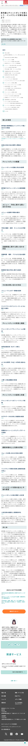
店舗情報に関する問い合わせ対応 (12, 71)
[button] (2, 2)
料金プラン (17, 696)
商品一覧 (3, 692)
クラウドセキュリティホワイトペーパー (11, 726)
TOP (2, 5)
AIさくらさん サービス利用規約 (9, 724)
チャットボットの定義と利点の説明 (12, 61)
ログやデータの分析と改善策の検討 (12, 95)
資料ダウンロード (14, 611)
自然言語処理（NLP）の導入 (11, 86)
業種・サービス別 (19, 692)
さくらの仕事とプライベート (19, 703)
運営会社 (3, 702)
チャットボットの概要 (9, 59)
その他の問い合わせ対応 (10, 77)
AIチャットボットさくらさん (11, 5)
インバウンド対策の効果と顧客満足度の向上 (14, 103)
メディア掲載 (18, 699)
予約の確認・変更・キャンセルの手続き (13, 69)
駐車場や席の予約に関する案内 (11, 74)
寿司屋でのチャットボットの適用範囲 (12, 63)
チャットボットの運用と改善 (11, 92)
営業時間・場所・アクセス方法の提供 (12, 73)
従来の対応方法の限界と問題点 (11, 57)
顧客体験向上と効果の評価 (10, 99)
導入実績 (3, 696)
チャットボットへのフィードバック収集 (13, 94)
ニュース (3, 699)
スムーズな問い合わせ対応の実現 (11, 101)
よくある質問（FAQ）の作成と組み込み (13, 88)
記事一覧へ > (14, 680)
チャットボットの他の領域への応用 (12, 107)
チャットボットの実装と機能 (11, 82)
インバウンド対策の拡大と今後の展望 (12, 105)
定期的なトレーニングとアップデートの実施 (14, 97)
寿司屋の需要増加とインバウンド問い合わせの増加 (14, 55)
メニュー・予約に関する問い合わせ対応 (13, 65)
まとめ (6, 111)
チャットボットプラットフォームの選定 (13, 84)
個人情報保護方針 (5, 729)
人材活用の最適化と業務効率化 (11, 109)
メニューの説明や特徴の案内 (11, 67)
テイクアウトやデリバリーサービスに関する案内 (15, 80)
